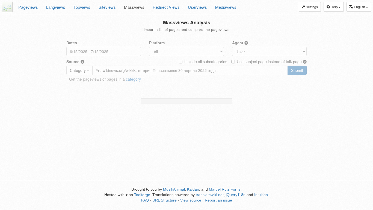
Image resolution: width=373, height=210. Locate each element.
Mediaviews (225, 7)
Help (334, 6)
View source (190, 200)
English (360, 6)
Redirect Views (166, 7)
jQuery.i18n (235, 194)
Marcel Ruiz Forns (225, 189)
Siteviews (107, 7)
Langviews (55, 7)
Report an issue (218, 200)
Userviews (197, 7)
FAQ (145, 200)
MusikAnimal (174, 189)
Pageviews (28, 7)
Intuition (261, 194)
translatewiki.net (210, 194)
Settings (311, 6)
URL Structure (164, 200)
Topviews (81, 7)
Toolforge (142, 194)
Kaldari (193, 189)
